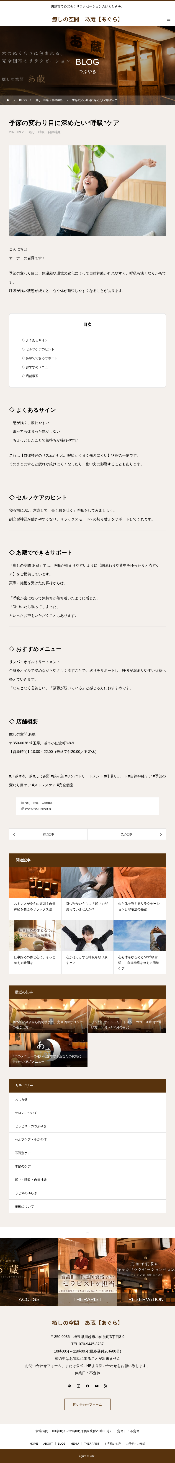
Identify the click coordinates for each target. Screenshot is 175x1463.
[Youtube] (96, 1386)
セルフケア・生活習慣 (31, 1139)
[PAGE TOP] (87, 1232)
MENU (75, 1443)
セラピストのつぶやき (31, 1126)
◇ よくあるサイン (35, 340)
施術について (24, 1206)
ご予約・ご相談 (135, 1443)
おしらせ (21, 1099)
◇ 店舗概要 (30, 376)
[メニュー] (168, 19)
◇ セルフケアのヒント (38, 349)
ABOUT (48, 1443)
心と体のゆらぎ (26, 1193)
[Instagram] (78, 1386)
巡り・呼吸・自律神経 (45, 132)
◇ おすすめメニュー (36, 367)
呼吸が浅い (32, 809)
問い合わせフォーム (87, 1404)
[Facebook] (87, 1386)
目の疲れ (45, 809)
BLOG (61, 1443)
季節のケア (23, 1166)
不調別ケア (23, 1153)
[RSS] (105, 1386)
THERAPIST (91, 1443)
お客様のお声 (113, 1443)
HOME (34, 1443)
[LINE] (69, 1386)
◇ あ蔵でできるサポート (40, 358)
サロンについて (26, 1113)
